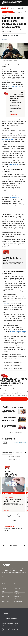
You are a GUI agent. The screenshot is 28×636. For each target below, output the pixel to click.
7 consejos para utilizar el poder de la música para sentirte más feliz (13, 30)
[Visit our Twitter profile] (8, 629)
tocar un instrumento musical (18, 331)
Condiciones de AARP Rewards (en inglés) (9, 618)
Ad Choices (4, 625)
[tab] (7, 453)
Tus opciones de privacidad (13, 625)
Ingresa (19, 8)
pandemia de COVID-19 (16, 197)
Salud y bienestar (8, 256)
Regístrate (13, 8)
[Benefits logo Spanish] (6, 253)
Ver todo (21, 267)
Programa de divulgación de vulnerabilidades (10, 623)
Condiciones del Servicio (6, 613)
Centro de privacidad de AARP (7, 611)
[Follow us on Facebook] (3, 629)
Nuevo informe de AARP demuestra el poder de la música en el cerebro (8, 411)
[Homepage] (5, 8)
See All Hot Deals (14, 545)
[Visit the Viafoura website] (17, 459)
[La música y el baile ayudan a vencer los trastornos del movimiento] (22, 426)
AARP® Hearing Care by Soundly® (12, 259)
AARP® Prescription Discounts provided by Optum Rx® (13, 500)
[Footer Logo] (14, 565)
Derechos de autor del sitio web (7, 620)
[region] (14, 450)
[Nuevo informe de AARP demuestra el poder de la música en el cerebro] (22, 411)
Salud (4, 15)
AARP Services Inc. (17, 588)
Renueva (20, 12)
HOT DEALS (7, 527)
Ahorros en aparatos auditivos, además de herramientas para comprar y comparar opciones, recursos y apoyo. (13, 263)
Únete (7, 12)
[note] (14, 60)
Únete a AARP (13, 114)
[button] (9, 515)
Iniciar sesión (17, 442)
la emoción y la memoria (8, 139)
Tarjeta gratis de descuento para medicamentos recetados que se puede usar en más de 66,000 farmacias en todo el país (13, 504)
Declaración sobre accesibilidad (7, 616)
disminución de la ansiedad (14, 86)
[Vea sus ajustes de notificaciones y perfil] (25, 453)
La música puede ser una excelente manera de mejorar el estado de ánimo (14, 22)
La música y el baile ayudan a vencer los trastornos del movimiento (9, 426)
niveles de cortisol (13, 164)
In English (4, 39)
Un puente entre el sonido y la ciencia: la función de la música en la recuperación (9, 419)
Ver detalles (6, 267)
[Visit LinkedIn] (17, 629)
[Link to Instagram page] (13, 629)
